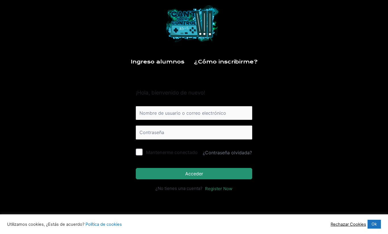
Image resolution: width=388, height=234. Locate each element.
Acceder (194, 173)
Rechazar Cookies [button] (348, 224)
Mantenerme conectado (172, 152)
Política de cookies (103, 224)
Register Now (218, 188)
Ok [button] (374, 223)
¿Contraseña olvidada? (227, 152)
